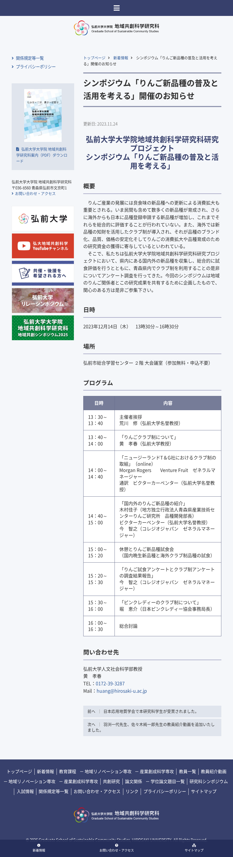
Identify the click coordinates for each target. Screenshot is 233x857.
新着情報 (39, 850)
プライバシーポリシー (35, 67)
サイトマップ (194, 850)
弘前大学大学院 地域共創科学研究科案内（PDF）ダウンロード (41, 155)
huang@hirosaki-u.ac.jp (122, 691)
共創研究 (111, 781)
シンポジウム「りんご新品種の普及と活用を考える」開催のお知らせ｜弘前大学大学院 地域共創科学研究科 (116, 27)
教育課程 (67, 771)
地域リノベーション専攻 (108, 771)
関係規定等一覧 (29, 58)
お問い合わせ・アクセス (116, 850)
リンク (132, 791)
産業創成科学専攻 (156, 771)
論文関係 (133, 781)
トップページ (94, 58)
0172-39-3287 (110, 683)
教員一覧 (187, 771)
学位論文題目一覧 (167, 781)
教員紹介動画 (213, 771)
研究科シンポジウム (209, 781)
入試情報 (25, 791)
